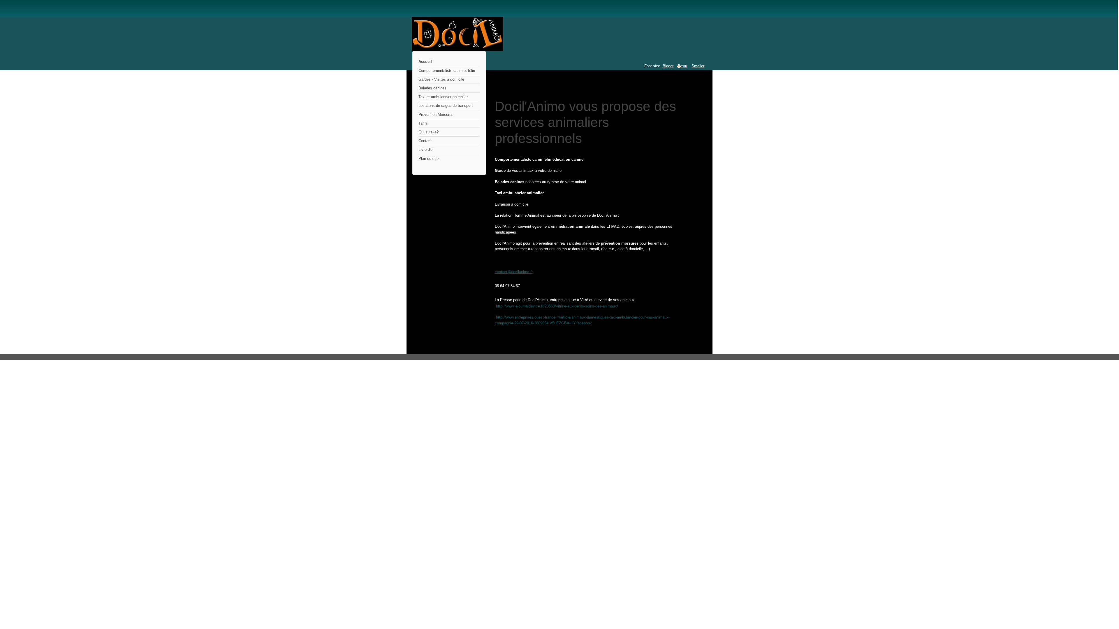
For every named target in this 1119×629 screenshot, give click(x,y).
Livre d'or (426, 149)
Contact (425, 141)
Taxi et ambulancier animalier (443, 97)
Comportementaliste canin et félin (446, 70)
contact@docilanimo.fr (514, 272)
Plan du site (428, 158)
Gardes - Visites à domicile (441, 79)
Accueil (425, 61)
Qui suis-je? (428, 132)
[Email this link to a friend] (684, 67)
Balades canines (432, 88)
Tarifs (423, 123)
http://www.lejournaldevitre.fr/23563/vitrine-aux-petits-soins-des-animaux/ (557, 306)
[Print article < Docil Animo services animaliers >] (679, 67)
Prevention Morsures (435, 114)
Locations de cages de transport (445, 105)
